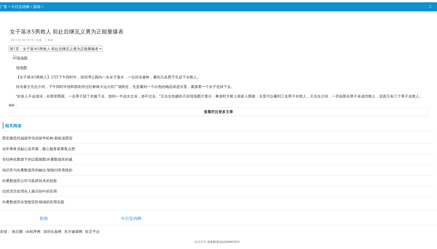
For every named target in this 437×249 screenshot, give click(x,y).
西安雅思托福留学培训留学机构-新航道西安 (37, 138)
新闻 (37, 6)
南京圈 (17, 231)
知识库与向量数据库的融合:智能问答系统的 (37, 169)
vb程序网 (33, 231)
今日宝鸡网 (20, 6)
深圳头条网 (52, 231)
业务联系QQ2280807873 (223, 242)
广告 (3, 6)
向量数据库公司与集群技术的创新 (29, 180)
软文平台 (92, 231)
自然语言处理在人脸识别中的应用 (29, 191)
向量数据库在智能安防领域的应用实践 (33, 201)
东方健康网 (73, 231)
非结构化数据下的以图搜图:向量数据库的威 (37, 159)
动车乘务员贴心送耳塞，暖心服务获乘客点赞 (38, 148)
